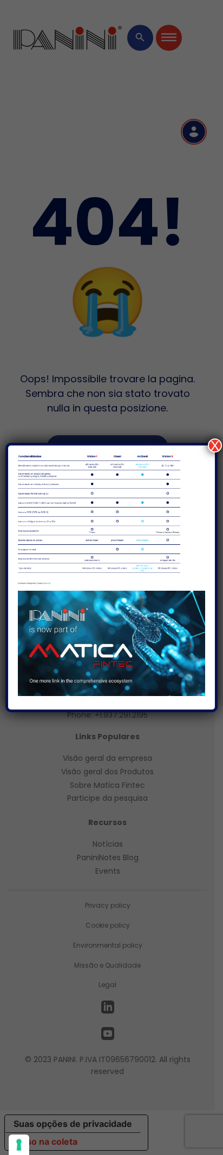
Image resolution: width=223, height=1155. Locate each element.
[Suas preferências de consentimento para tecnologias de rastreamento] (19, 1144)
